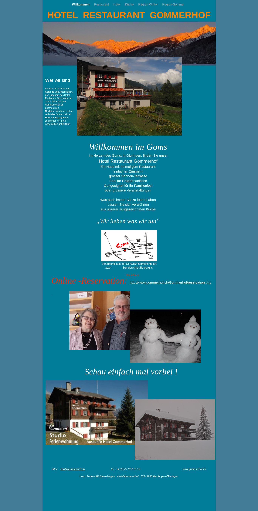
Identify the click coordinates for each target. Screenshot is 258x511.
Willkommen (81, 4)
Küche (129, 4)
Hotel (117, 4)
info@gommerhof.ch (72, 468)
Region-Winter (148, 4)
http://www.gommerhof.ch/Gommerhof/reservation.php (170, 282)
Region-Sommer (173, 4)
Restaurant (102, 4)
